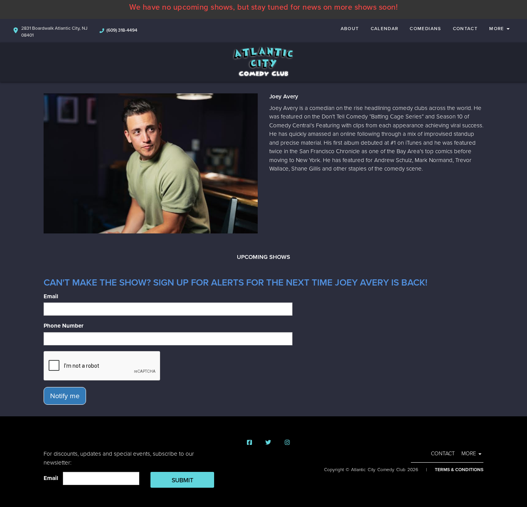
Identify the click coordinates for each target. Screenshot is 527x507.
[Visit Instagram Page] (287, 442)
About (350, 28)
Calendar (385, 28)
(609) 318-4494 (121, 30)
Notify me (64, 396)
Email (51, 296)
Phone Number (63, 325)
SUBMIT (182, 480)
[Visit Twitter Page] (268, 442)
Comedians (425, 28)
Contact (465, 28)
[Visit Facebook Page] (249, 442)
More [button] (497, 28)
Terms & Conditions (459, 469)
